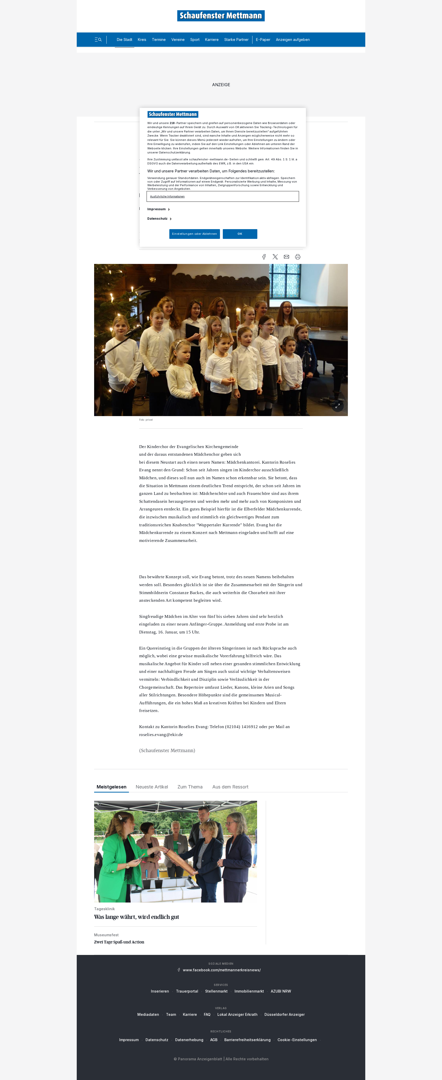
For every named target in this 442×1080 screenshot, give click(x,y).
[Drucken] (298, 257)
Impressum (129, 1040)
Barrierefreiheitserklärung (247, 1040)
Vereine (178, 39)
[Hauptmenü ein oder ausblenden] (98, 39)
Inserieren (160, 991)
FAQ (207, 1014)
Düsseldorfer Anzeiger (284, 1014)
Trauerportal (187, 991)
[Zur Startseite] (221, 15)
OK (240, 234)
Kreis (142, 39)
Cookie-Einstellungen (297, 1040)
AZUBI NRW (281, 991)
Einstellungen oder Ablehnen (194, 234)
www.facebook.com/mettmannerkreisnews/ (222, 970)
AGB (213, 1040)
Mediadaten (148, 1014)
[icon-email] (286, 257)
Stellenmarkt (216, 991)
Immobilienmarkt (249, 991)
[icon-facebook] (264, 257)
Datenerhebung (189, 1040)
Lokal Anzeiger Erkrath (237, 1014)
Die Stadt (124, 39)
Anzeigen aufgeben (293, 39)
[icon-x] (275, 257)
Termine (159, 39)
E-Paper (263, 39)
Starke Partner (236, 39)
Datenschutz (157, 1040)
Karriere (212, 39)
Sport (195, 39)
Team (171, 1014)
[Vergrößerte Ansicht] (221, 406)
